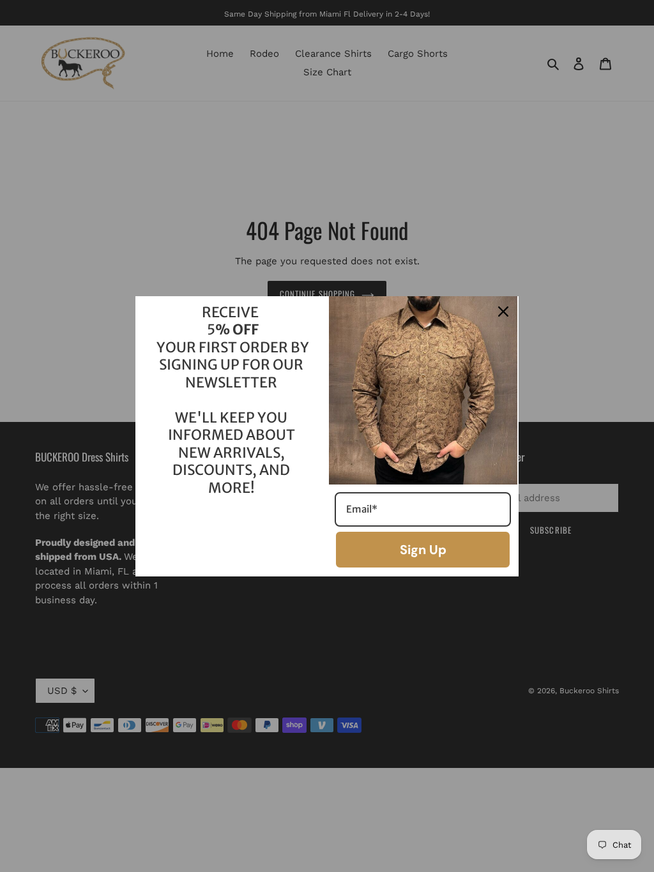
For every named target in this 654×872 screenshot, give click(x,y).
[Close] (503, 311)
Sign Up (423, 549)
